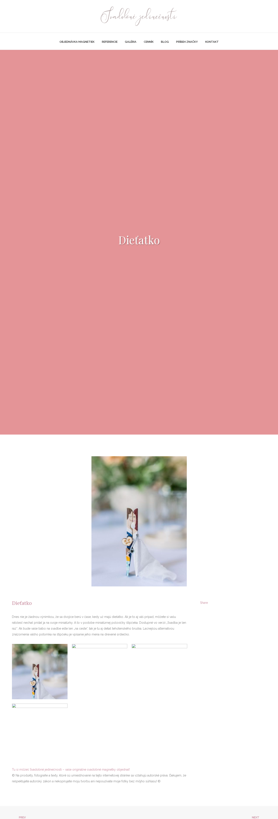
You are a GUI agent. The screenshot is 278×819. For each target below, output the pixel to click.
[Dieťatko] (223, 603)
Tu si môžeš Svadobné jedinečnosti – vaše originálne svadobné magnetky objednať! (71, 769)
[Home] (139, 15)
